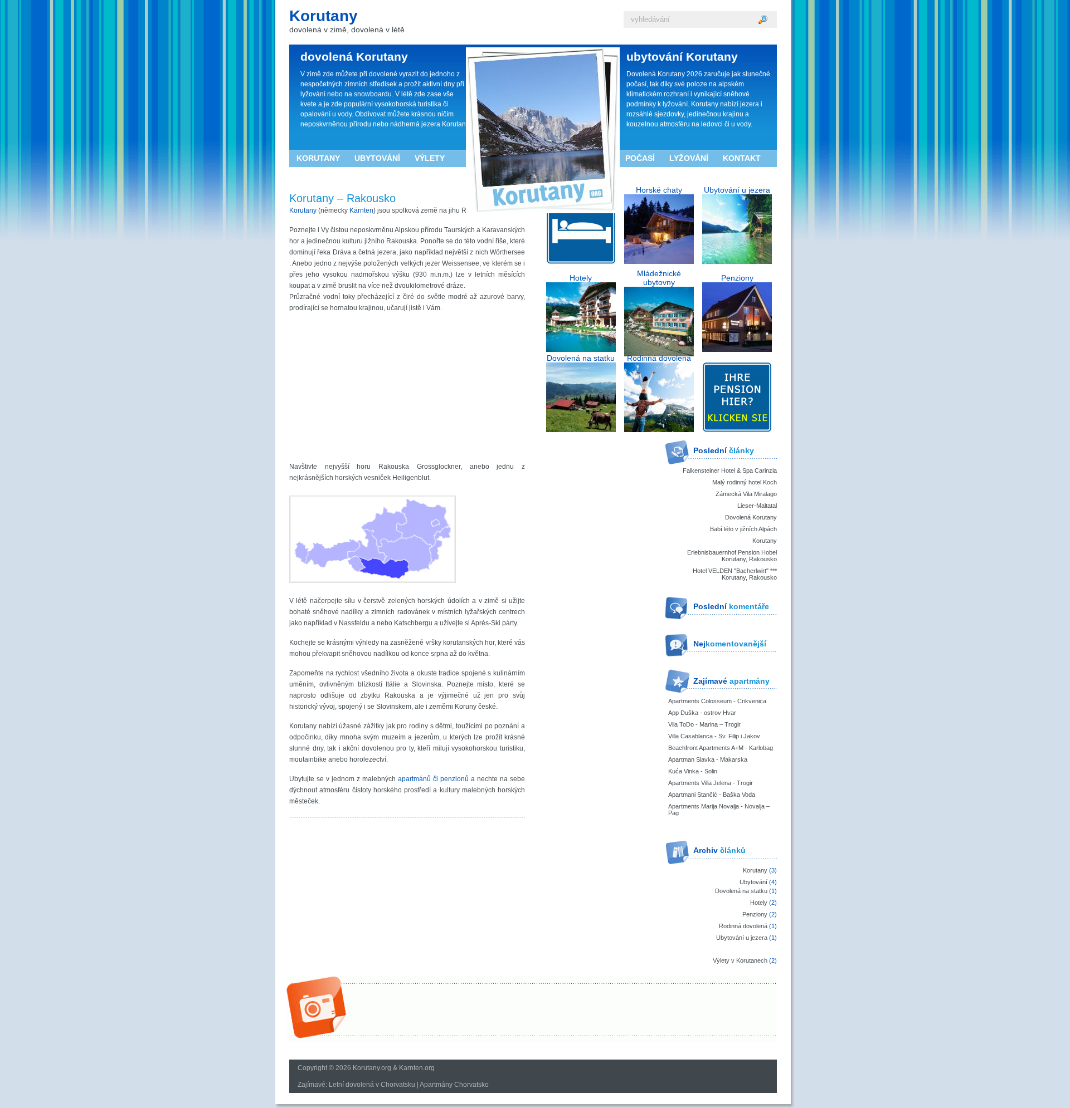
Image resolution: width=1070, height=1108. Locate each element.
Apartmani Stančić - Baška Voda (711, 794)
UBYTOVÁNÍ (377, 158)
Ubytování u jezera (741, 937)
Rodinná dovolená (743, 926)
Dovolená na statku (741, 891)
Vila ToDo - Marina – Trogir (704, 724)
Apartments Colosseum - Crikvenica (717, 701)
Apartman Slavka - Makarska (707, 759)
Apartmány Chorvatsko (454, 1085)
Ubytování (753, 882)
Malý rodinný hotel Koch (744, 482)
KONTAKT (742, 158)
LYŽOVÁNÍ (688, 158)
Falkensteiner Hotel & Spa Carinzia (730, 470)
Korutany (323, 15)
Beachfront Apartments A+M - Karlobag (720, 747)
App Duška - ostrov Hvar (702, 712)
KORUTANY (318, 158)
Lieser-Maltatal (757, 505)
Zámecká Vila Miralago (746, 494)
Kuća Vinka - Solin (692, 771)
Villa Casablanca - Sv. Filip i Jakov (714, 736)
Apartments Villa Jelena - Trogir (710, 782)
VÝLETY (430, 158)
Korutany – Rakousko (342, 198)
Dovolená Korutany (751, 517)
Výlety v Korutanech (740, 960)
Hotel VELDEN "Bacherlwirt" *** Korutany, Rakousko (735, 574)
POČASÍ (640, 158)
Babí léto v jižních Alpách (743, 529)
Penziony (754, 914)
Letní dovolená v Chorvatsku (372, 1085)
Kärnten (361, 210)
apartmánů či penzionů (433, 779)
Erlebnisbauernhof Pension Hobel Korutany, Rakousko (732, 555)
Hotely (758, 902)
